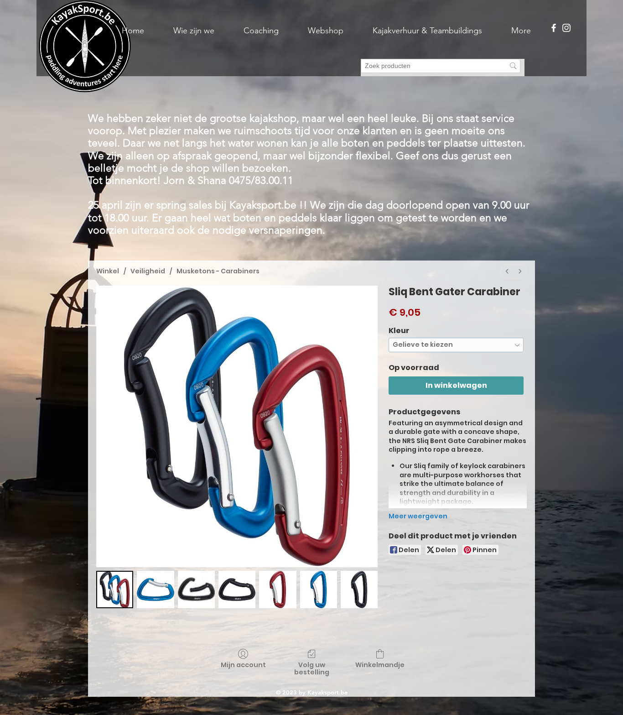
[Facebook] (553, 27)
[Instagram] (566, 27)
